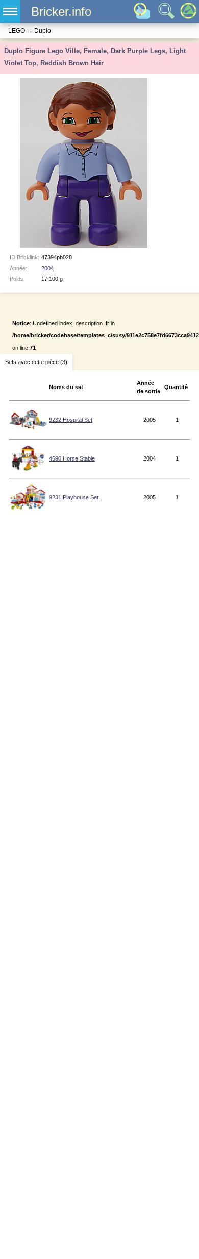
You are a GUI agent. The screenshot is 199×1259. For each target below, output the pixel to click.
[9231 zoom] (28, 507)
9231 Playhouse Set (73, 497)
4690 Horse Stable (72, 458)
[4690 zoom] (28, 469)
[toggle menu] (10, 11)
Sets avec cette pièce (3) (36, 362)
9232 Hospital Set (70, 420)
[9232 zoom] (28, 430)
